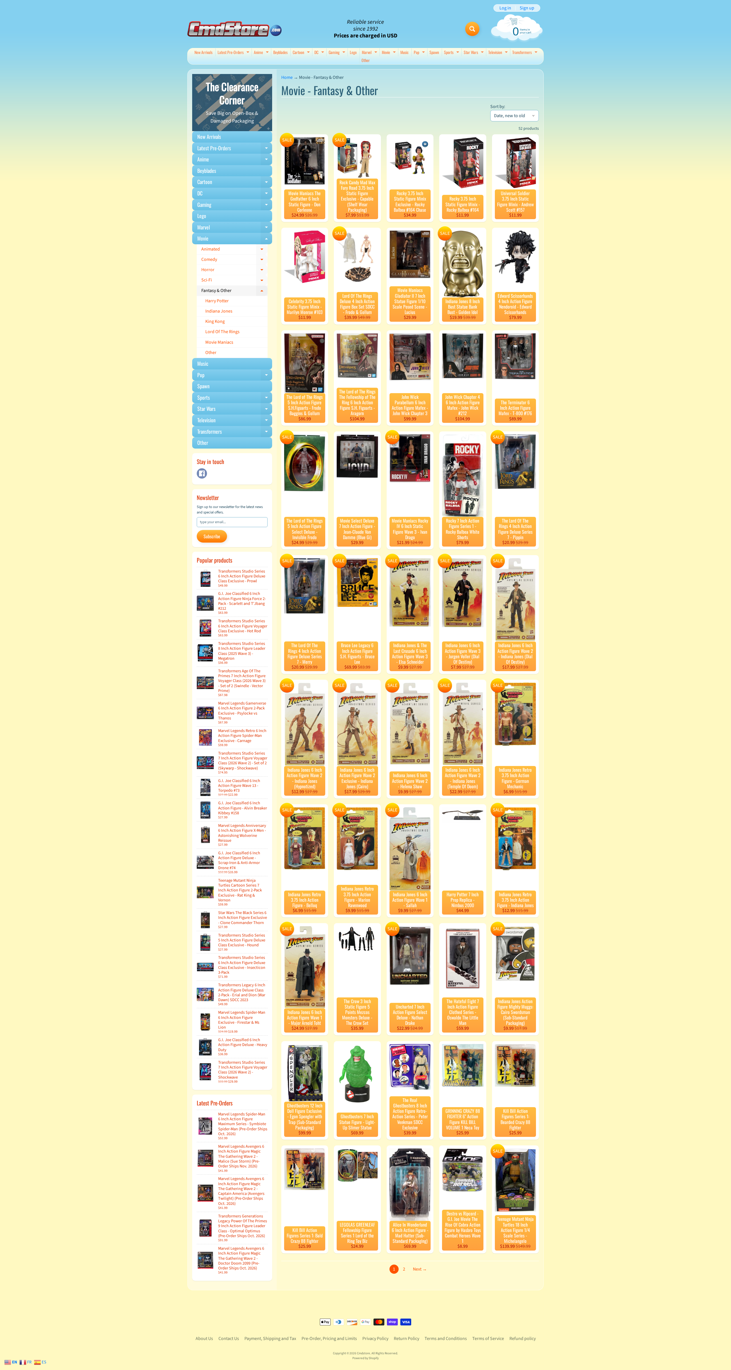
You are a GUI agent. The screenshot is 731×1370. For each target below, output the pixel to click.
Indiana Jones (218, 311)
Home (287, 77)
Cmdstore (363, 1353)
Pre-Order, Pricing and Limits (329, 1338)
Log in (505, 8)
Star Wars (474, 52)
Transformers (525, 52)
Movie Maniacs (219, 342)
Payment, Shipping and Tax (270, 1338)
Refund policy (522, 1338)
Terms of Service (488, 1338)
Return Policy (406, 1338)
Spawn (434, 52)
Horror (234, 271)
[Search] (472, 29)
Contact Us (228, 1338)
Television (498, 52)
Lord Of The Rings (222, 332)
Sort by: (497, 106)
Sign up (527, 8)
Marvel (370, 52)
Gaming (338, 52)
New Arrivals (203, 52)
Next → (420, 1269)
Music (404, 52)
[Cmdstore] (234, 29)
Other (366, 60)
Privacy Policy (375, 1338)
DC (320, 52)
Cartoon (302, 52)
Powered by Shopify (365, 1358)
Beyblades (280, 52)
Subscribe (212, 536)
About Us (204, 1338)
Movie (389, 52)
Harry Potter (217, 301)
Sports (452, 52)
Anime (262, 52)
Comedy (234, 260)
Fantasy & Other (234, 291)
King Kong (215, 321)
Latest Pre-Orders (234, 52)
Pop (420, 52)
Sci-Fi (234, 281)
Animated (234, 250)
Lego (353, 52)
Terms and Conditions (446, 1338)
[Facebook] (202, 473)
